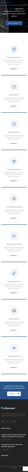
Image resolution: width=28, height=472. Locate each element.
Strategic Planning (14, 356)
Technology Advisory (14, 57)
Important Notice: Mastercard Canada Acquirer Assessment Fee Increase (13, 435)
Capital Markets (14, 132)
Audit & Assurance (14, 281)
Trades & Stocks (14, 319)
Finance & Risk (14, 95)
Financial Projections (14, 169)
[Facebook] (7, 421)
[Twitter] (3, 421)
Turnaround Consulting (14, 207)
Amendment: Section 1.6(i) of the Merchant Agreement (11, 445)
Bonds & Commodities (14, 244)
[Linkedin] (14, 421)
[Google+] (11, 421)
